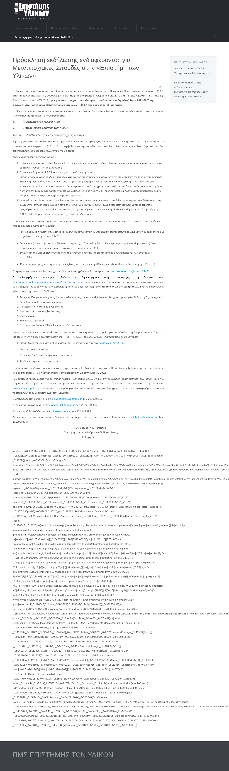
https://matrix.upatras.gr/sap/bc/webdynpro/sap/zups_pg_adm (48, 282)
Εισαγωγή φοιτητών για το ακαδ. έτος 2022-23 (42, 37)
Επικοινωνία (149, 28)
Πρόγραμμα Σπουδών (65, 28)
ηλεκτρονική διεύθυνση (112, 342)
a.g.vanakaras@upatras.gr (67, 398)
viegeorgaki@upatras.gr (64, 404)
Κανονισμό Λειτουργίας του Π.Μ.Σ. (130, 271)
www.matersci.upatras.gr (26, 388)
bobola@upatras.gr (146, 417)
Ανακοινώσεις (123, 28)
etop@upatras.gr (61, 411)
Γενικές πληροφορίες (27, 28)
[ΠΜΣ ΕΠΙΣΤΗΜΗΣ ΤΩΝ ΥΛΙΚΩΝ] (32, 11)
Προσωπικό (96, 28)
